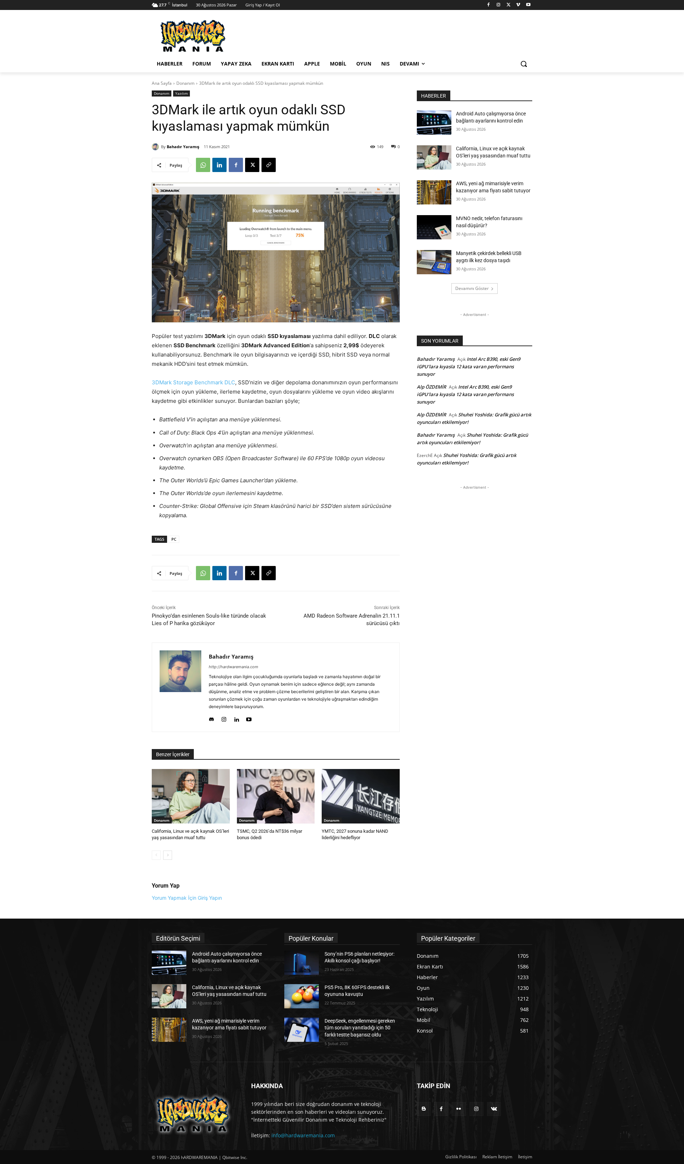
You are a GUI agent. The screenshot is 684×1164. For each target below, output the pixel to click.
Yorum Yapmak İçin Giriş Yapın (187, 898)
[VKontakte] (494, 1109)
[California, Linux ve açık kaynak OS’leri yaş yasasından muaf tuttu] (191, 796)
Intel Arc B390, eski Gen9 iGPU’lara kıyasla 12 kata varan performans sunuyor (468, 366)
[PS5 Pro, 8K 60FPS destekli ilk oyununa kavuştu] (301, 996)
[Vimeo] (518, 5)
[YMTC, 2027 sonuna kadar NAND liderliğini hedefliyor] (361, 796)
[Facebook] (488, 5)
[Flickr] (459, 1109)
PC (173, 539)
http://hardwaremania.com (233, 666)
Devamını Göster (472, 288)
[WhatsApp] (203, 165)
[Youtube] (528, 5)
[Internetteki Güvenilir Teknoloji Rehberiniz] (209, 36)
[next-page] (167, 855)
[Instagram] (498, 5)
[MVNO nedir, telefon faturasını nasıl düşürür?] (434, 227)
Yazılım (181, 93)
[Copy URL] (268, 165)
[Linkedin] (219, 165)
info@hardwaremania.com (303, 1135)
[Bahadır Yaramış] (156, 146)
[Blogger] (424, 1109)
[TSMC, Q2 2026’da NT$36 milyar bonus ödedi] (276, 796)
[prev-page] (156, 855)
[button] (523, 63)
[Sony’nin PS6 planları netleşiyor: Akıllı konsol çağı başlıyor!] (301, 963)
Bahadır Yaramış (183, 146)
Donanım (185, 83)
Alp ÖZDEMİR (431, 387)
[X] (508, 5)
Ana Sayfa (162, 83)
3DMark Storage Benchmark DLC (193, 382)
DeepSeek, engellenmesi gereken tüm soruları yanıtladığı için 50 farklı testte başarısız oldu (360, 1028)
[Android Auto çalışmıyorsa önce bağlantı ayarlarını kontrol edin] (434, 122)
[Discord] (211, 718)
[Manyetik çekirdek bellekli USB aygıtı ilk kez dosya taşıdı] (434, 262)
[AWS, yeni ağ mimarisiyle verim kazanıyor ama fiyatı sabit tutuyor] (434, 192)
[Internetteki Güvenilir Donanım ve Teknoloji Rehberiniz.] (193, 1114)
